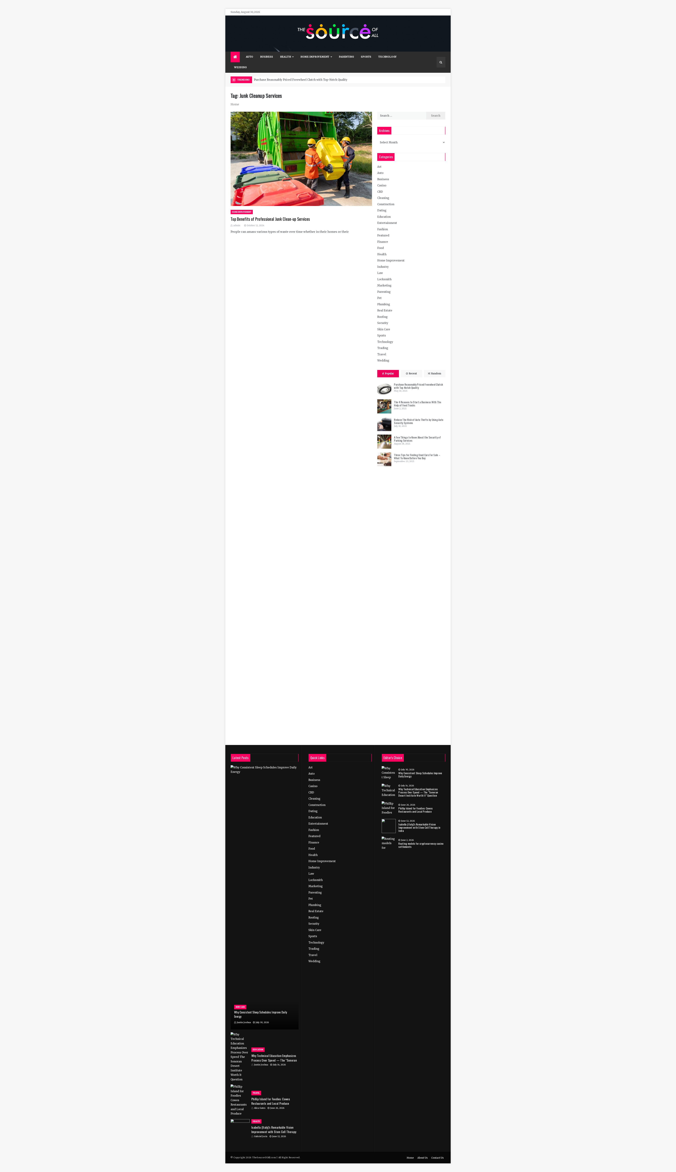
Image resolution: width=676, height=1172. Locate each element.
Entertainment (387, 223)
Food (380, 248)
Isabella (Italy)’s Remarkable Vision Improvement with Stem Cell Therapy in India (273, 1132)
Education (384, 216)
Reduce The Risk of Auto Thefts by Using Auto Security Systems (418, 421)
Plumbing (383, 304)
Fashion (382, 229)
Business (266, 56)
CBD (380, 191)
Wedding (240, 67)
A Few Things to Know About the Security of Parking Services (417, 438)
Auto (249, 56)
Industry (383, 266)
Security (382, 323)
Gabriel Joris (260, 1136)
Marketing (384, 285)
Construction (385, 204)
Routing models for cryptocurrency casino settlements (420, 845)
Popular (389, 373)
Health (285, 56)
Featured (383, 235)
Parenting (346, 56)
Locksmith (384, 279)
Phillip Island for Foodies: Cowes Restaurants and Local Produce (270, 1101)
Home (410, 1157)
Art (379, 166)
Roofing (382, 316)
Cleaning (383, 198)
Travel (381, 354)
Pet (379, 298)
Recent (413, 373)
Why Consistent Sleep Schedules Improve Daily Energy (420, 774)
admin (236, 225)
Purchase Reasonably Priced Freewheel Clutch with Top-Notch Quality (300, 79)
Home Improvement (315, 56)
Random (436, 373)
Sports (366, 56)
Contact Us (437, 1157)
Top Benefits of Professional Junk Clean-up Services (270, 219)
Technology (387, 56)
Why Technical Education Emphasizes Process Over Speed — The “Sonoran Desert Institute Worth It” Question (274, 1060)
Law (380, 273)
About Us (422, 1157)
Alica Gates (259, 1108)
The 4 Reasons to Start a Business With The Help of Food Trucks (417, 403)
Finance (382, 241)
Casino (381, 185)
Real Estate (384, 310)
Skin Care (383, 329)
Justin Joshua (244, 1022)
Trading (382, 348)
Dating (381, 210)
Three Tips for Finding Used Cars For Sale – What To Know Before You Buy (417, 456)
